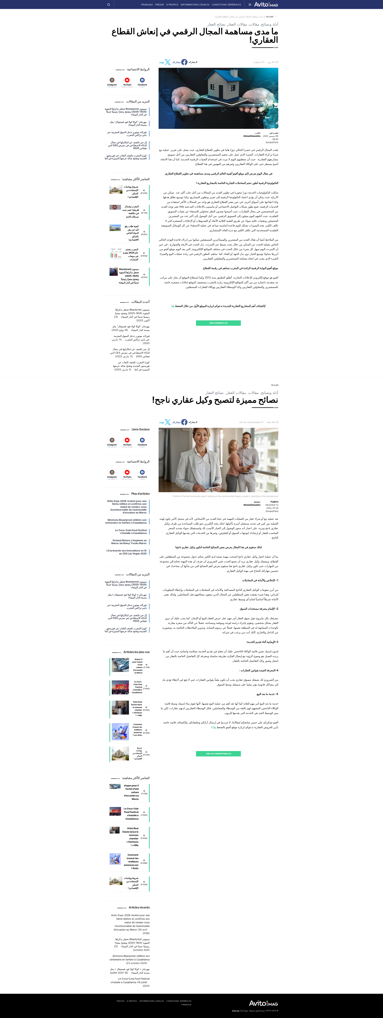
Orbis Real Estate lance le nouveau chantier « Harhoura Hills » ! (136, 708)
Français (147, 4)
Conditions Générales (226, 4)
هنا (172, 306)
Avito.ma (235, 1010)
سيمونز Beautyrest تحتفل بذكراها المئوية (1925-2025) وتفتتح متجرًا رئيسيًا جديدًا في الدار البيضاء (129, 276)
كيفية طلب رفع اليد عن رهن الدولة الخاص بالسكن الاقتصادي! (132, 233)
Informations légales (195, 4)
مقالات (254, 24)
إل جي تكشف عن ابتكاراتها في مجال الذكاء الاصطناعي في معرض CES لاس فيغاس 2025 (130, 353)
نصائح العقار (216, 24)
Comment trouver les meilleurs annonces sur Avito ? (137, 729)
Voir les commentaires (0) (218, 754)
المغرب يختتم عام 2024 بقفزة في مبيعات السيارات (130, 254)
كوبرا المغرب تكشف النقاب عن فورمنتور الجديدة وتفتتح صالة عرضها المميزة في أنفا (131, 366)
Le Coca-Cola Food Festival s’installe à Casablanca (137, 687)
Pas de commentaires (250, 422)
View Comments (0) (218, 323)
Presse (159, 4)
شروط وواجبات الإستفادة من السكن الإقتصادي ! (131, 191)
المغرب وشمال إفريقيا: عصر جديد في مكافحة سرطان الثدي (130, 211)
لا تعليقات (257, 62)
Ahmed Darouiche (251, 136)
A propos (172, 4)
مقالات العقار (237, 24)
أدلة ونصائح (269, 24)
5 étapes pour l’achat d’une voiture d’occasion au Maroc (137, 666)
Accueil (269, 16)
